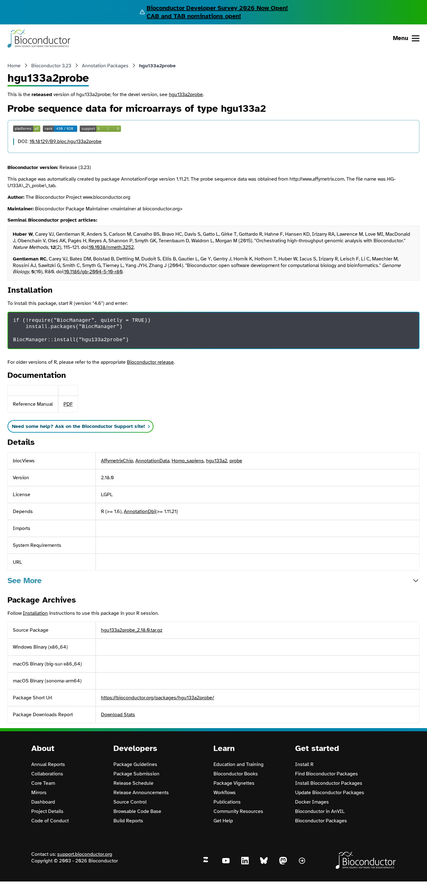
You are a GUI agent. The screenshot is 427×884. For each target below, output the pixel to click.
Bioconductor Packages (321, 821)
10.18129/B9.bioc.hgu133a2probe (65, 141)
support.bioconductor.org (84, 854)
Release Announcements (141, 792)
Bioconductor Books (236, 774)
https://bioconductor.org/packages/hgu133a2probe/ (157, 698)
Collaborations (47, 774)
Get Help (223, 821)
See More (25, 580)
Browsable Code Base (137, 811)
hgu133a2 (216, 461)
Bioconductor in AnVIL (320, 811)
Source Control (130, 802)
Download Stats (118, 715)
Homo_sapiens (188, 461)
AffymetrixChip (117, 461)
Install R (304, 764)
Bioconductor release (150, 362)
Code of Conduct (50, 821)
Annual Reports (48, 764)
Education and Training (239, 764)
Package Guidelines (135, 764)
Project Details (47, 811)
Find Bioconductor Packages (326, 774)
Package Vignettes (234, 783)
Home (14, 66)
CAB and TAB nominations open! (194, 16)
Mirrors (39, 792)
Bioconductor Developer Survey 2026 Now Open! (217, 8)
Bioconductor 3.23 (51, 66)
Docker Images (312, 802)
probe (235, 461)
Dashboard (43, 802)
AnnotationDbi (139, 511)
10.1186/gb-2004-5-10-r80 (93, 272)
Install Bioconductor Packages (328, 783)
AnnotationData (152, 461)
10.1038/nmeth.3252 (111, 247)
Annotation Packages (105, 66)
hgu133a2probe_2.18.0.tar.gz (131, 630)
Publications (227, 802)
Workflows (225, 792)
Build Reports (128, 821)
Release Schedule (133, 783)
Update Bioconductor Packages (329, 792)
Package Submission (136, 774)
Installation (35, 613)
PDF (68, 404)
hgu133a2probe (186, 94)
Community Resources (238, 811)
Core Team (43, 783)
